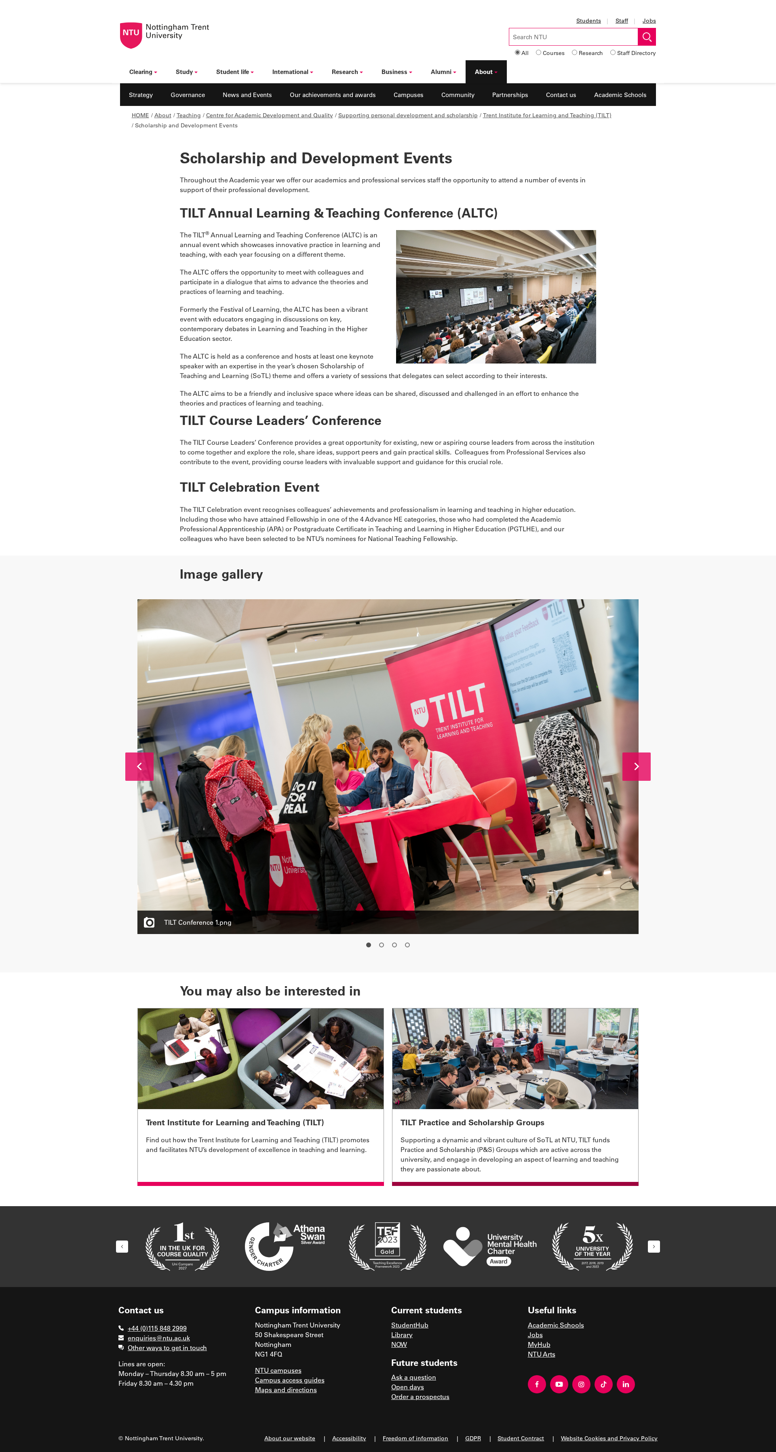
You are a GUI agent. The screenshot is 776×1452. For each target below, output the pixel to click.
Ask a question (413, 1377)
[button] (139, 766)
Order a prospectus (420, 1396)
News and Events (247, 95)
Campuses (409, 95)
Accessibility (349, 1438)
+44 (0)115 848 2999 (157, 1328)
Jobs (649, 20)
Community (457, 95)
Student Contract (521, 1438)
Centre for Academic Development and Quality (269, 115)
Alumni (441, 72)
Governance (188, 95)
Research (591, 53)
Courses (554, 53)
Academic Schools (620, 95)
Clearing (140, 72)
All (525, 53)
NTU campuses (278, 1370)
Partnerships (510, 95)
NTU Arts (541, 1354)
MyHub (539, 1344)
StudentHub (409, 1325)
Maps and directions (286, 1389)
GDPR (473, 1438)
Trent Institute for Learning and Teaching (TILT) (547, 115)
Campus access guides (290, 1380)
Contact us (561, 95)
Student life (232, 72)
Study (184, 72)
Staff (622, 20)
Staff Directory (636, 53)
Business (394, 72)
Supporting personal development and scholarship (408, 115)
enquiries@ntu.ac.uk (159, 1338)
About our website (289, 1438)
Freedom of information (415, 1438)
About (484, 72)
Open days (407, 1386)
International (290, 72)
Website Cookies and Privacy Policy (609, 1438)
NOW (399, 1344)
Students (588, 20)
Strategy (141, 95)
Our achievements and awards (333, 95)
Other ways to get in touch (167, 1347)
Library (402, 1334)
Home (140, 115)
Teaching (189, 115)
